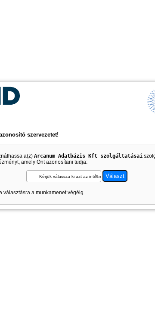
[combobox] (63, 176)
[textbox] (64, 177)
